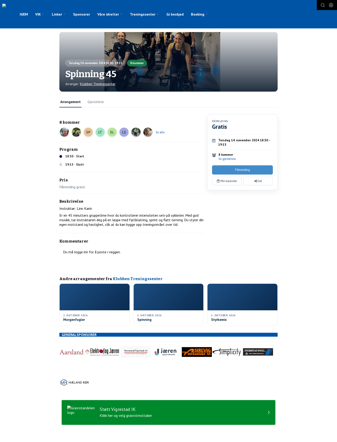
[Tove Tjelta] (64, 132)
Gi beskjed (175, 14)
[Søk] (323, 5)
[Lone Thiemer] (100, 132)
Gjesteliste (96, 102)
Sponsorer (81, 14)
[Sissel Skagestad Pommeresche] (88, 132)
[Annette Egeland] (136, 132)
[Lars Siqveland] (124, 132)
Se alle (160, 132)
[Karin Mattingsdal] (148, 132)
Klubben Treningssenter (98, 84)
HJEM (24, 14)
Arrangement (70, 102)
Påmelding (242, 170)
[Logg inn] (331, 5)
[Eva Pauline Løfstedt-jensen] (112, 132)
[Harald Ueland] (76, 132)
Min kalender (228, 181)
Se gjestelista (227, 159)
